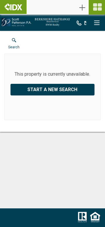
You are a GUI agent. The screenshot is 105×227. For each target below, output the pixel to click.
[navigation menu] (97, 7)
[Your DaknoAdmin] (13, 7)
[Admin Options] (82, 7)
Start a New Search (52, 89)
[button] (13, 45)
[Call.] (79, 22)
